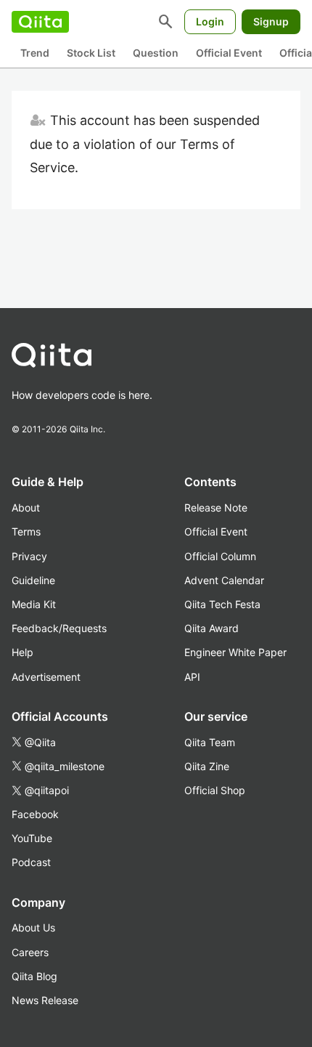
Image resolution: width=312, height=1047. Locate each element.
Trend (34, 53)
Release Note (215, 507)
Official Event (229, 53)
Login (210, 21)
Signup (271, 21)
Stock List (91, 53)
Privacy (29, 556)
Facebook (35, 814)
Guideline (33, 580)
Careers (30, 952)
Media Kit (34, 604)
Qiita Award (211, 628)
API (192, 677)
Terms (26, 531)
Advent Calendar (224, 580)
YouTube (32, 838)
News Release (45, 1000)
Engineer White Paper (235, 652)
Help (22, 652)
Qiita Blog (34, 976)
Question (155, 53)
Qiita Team (209, 742)
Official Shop (214, 790)
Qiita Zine (206, 766)
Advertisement (46, 677)
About (26, 507)
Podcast (31, 862)
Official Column (220, 556)
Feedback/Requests (59, 628)
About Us (33, 927)
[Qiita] (40, 22)
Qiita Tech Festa (222, 604)
